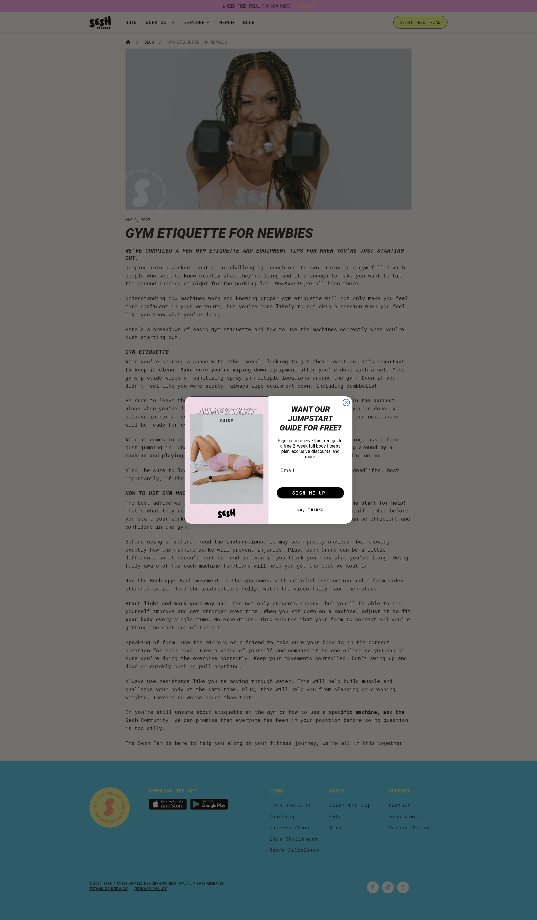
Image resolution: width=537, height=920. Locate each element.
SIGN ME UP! (310, 493)
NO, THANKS (310, 509)
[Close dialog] (346, 402)
